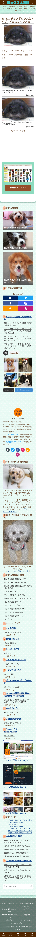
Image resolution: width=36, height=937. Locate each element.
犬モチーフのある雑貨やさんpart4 (17, 846)
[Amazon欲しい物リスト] (10, 308)
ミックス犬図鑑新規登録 (13, 612)
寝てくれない (9, 735)
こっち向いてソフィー (16, 659)
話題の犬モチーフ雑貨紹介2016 (16, 853)
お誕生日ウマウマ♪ (12, 664)
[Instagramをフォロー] (25, 303)
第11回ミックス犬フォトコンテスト (18, 598)
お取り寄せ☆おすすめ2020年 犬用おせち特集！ (18, 871)
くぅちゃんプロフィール (18, 571)
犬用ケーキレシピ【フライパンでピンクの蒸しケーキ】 (18, 865)
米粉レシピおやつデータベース (20, 832)
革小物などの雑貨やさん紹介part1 (17, 856)
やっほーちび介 (13, 649)
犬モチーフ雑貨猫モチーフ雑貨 (20, 830)
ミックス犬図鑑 (18, 418)
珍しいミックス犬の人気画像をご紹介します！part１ (18, 324)
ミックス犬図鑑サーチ (10, 434)
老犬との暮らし (10, 643)
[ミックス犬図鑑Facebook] (14, 760)
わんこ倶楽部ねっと (16, 822)
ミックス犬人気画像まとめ (14, 609)
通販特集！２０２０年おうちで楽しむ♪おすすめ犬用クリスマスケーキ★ (18, 878)
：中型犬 (26, 909)
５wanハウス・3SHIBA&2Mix (12, 730)
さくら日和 (11, 628)
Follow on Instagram (25, 390)
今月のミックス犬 (11, 591)
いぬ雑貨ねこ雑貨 (14, 836)
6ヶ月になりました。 (12, 712)
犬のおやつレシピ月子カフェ (19, 828)
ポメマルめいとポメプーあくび (18, 681)
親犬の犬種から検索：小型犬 (15, 579)
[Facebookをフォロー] (10, 303)
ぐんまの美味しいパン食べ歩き (20, 820)
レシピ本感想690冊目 (16, 826)
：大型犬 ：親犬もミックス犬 (10, 916)
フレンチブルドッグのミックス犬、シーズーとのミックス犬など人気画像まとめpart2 (18, 346)
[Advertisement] (18, 145)
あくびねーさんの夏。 (12, 687)
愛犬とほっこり (13, 638)
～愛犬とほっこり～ (15, 670)
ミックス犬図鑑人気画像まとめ (18, 317)
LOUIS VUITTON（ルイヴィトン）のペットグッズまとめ (17, 841)
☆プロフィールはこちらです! (17, 510)
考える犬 (7, 653)
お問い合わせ (10, 920)
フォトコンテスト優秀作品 (14, 595)
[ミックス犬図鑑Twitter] (13, 786)
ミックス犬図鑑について (13, 616)
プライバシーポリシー (18, 923)
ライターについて (11, 619)
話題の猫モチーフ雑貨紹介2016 (16, 849)
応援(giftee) (26, 915)
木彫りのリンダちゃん (12, 723)
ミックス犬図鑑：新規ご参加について (26, 905)
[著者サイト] (10, 298)
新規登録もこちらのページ (15, 442)
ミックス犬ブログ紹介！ (13, 605)
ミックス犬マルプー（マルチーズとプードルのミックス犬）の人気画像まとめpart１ (18, 330)
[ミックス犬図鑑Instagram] (15, 813)
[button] (31, 886)
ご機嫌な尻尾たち (14, 718)
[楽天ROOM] (25, 308)
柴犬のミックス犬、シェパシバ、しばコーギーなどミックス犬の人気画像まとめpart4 (18, 338)
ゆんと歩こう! (12, 708)
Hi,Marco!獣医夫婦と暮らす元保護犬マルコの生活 (17, 694)
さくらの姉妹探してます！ (14, 632)
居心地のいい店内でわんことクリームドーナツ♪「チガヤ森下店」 (18, 701)
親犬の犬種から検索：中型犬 (15, 582)
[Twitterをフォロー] (25, 298)
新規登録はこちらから (18, 187)
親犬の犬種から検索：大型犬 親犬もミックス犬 (18, 587)
